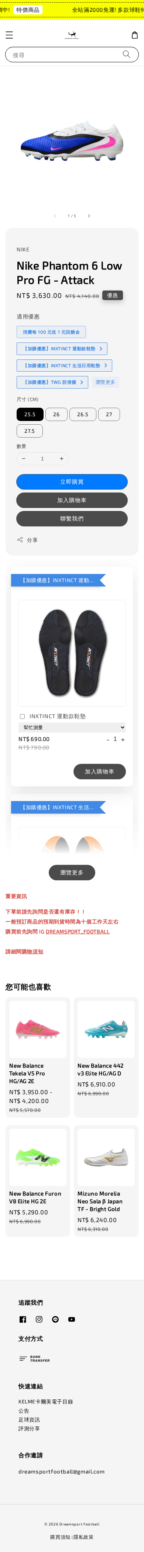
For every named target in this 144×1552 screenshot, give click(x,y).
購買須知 (60, 1537)
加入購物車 (72, 500)
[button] (9, 35)
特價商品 (25, 9)
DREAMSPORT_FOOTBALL (77, 931)
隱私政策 (83, 1537)
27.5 (29, 431)
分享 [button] (32, 540)
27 (109, 414)
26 (56, 414)
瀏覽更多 (106, 382)
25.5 (30, 414)
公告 (23, 1410)
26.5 (83, 414)
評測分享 (29, 1428)
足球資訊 (29, 1419)
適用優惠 (28, 316)
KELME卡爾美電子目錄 (45, 1401)
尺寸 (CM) (28, 399)
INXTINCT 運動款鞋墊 (58, 716)
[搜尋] (126, 54)
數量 (22, 446)
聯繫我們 (72, 518)
